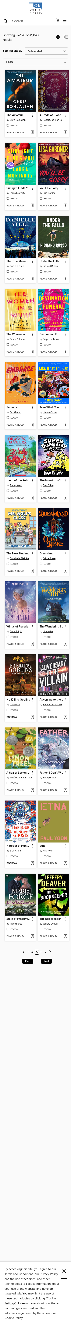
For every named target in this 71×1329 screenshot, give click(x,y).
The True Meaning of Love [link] (18, 261)
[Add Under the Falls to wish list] (65, 278)
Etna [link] (42, 846)
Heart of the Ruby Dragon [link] (18, 480)
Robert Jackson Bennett (54, 120)
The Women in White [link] (18, 334)
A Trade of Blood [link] (50, 115)
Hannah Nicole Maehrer (54, 704)
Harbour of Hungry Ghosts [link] (18, 846)
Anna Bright (16, 631)
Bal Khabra (15, 412)
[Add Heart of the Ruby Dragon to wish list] (32, 498)
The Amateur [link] (14, 115)
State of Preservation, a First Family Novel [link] (18, 919)
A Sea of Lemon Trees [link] (18, 773)
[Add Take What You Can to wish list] (65, 425)
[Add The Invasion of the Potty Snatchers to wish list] (65, 498)
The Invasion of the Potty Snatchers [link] (52, 480)
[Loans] (56, 21)
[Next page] (50, 952)
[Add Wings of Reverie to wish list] (32, 644)
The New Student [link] (17, 553)
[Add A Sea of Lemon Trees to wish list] (32, 790)
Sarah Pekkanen (18, 339)
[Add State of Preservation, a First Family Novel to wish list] (32, 936)
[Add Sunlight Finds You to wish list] (32, 205)
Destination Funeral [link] (52, 334)
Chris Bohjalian (18, 120)
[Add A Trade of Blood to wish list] (65, 132)
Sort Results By (12, 51)
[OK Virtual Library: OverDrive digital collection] (35, 8)
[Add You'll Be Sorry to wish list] (65, 205)
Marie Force (16, 923)
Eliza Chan (15, 850)
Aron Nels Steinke (19, 558)
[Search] (5, 21)
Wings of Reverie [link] (17, 626)
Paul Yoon (48, 850)
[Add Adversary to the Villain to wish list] (65, 717)
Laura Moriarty (17, 193)
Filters (9, 62)
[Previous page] (23, 952)
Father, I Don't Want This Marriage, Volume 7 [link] (52, 773)
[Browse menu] (64, 20)
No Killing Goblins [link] (18, 700)
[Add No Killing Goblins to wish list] (32, 717)
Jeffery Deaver (50, 923)
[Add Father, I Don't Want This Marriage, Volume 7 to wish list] (65, 790)
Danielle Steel (17, 266)
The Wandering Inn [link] (52, 626)
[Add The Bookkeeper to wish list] (65, 936)
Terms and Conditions (19, 1274)
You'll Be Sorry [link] (49, 188)
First (27, 961)
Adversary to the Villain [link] (52, 700)
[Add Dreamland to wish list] (65, 571)
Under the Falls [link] (49, 261)
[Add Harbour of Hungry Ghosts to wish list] (32, 863)
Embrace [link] (11, 407)
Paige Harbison (51, 339)
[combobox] (28, 21)
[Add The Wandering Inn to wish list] (65, 644)
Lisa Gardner (49, 193)
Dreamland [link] (47, 553)
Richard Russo (50, 266)
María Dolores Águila (21, 777)
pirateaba (48, 631)
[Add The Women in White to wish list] (32, 352)
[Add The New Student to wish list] (32, 571)
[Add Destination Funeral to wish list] (65, 352)
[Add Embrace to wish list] (32, 425)
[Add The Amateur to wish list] (32, 132)
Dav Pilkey (48, 485)
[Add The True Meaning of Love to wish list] (32, 278)
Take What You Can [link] (52, 407)
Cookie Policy (14, 1318)
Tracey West (16, 485)
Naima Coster (50, 412)
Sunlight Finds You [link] (18, 188)
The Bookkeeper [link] (50, 919)
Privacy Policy (49, 1274)
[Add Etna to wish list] (65, 863)
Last (46, 961)
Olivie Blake (49, 558)
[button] (58, 38)
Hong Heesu (49, 777)
